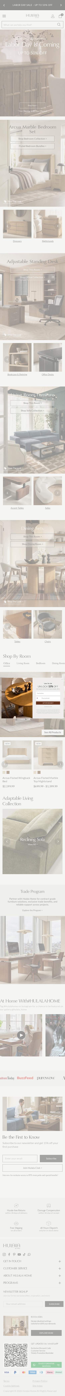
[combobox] (38, 698)
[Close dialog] (62, 679)
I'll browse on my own (48, 706)
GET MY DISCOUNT (48, 703)
